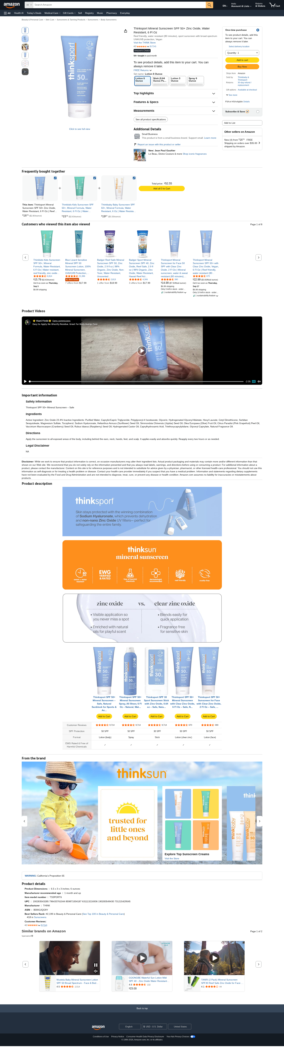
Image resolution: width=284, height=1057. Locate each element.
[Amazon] (12, 5)
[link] (79, 188)
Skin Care (50, 20)
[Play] (24, 381)
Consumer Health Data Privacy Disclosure (145, 1036)
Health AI (19, 13)
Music (100, 13)
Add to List (229, 123)
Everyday (125, 13)
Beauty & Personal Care (32, 20)
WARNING (30, 875)
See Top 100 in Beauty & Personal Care (103, 914)
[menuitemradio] (254, 381)
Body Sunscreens (109, 20)
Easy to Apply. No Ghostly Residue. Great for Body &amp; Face (65, 324)
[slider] (136, 381)
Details (246, 102)
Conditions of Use (101, 1036)
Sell (80, 13)
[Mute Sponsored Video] (96, 971)
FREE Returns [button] (141, 70)
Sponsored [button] (26, 936)
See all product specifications (151, 119)
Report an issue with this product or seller (159, 144)
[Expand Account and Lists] (250, 6)
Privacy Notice (117, 1036)
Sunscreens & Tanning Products (71, 20)
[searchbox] (119, 5)
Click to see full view (79, 129)
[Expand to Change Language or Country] (226, 6)
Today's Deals (34, 13)
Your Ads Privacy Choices (177, 1036)
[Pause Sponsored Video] (96, 965)
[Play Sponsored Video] (142, 958)
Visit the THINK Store (145, 42)
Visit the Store (172, 858)
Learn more (210, 138)
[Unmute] (259, 381)
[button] (7, 13)
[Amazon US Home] (98, 1027)
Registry (89, 13)
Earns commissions (62, 320)
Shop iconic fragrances (195, 153)
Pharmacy (111, 13)
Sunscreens (93, 20)
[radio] (25, 30)
